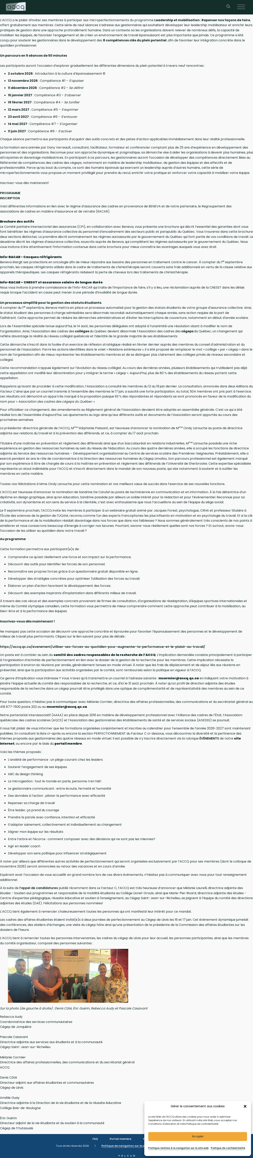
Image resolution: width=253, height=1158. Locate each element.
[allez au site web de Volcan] (126, 1155)
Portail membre (120, 1139)
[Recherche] (228, 7)
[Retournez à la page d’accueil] (16, 7)
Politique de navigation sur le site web (127, 1146)
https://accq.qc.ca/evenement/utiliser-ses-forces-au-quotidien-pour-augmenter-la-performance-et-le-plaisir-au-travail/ (102, 646)
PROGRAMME (10, 193)
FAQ (95, 1139)
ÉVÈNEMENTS (209, 738)
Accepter (198, 1136)
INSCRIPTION (10, 198)
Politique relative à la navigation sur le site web (178, 1148)
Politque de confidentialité (228, 1148)
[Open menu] (241, 7)
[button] (245, 1106)
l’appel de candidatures (38, 888)
